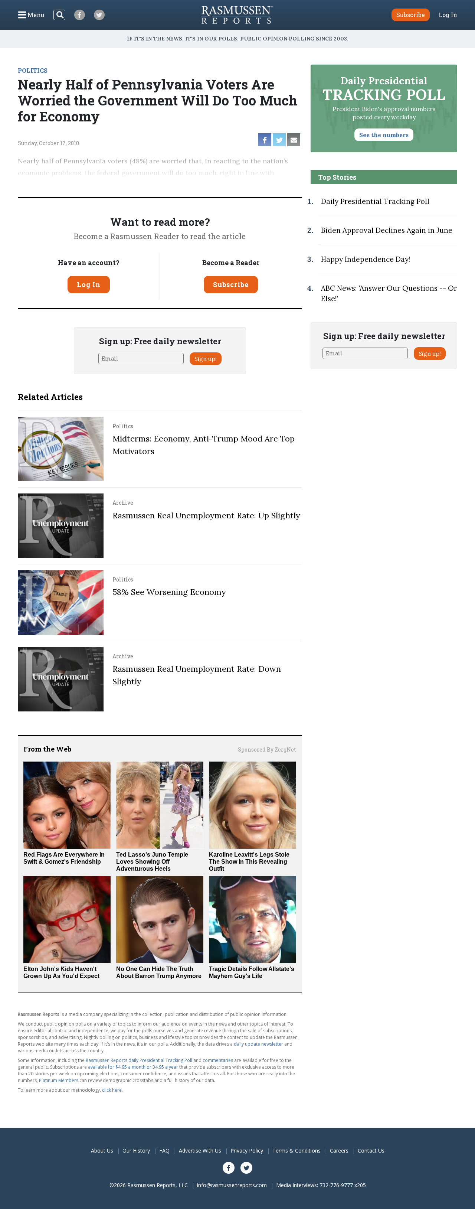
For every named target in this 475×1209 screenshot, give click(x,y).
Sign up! (205, 358)
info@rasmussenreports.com (232, 1185)
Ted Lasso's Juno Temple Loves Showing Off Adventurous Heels (152, 861)
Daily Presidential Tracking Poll (375, 201)
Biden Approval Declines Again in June (386, 230)
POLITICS (33, 70)
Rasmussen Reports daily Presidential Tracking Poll (139, 1060)
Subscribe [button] (410, 15)
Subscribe (231, 284)
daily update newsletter (258, 1044)
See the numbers (384, 135)
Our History (136, 1150)
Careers (339, 1150)
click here (112, 1090)
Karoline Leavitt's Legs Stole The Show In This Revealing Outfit (249, 861)
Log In (448, 15)
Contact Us (371, 1150)
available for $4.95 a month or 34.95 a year (133, 1067)
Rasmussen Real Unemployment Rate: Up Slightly (206, 515)
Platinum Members (58, 1080)
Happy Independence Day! (365, 259)
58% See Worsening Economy (169, 592)
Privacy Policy (246, 1150)
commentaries (218, 1060)
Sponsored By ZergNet (267, 749)
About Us (102, 1150)
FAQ (164, 1150)
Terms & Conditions (296, 1150)
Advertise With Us (200, 1150)
